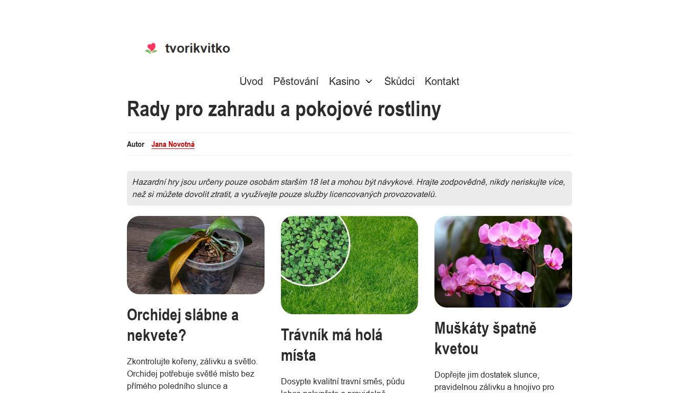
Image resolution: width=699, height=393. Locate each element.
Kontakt (442, 81)
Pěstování (296, 81)
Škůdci (399, 81)
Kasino (344, 81)
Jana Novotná (172, 143)
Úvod (251, 81)
